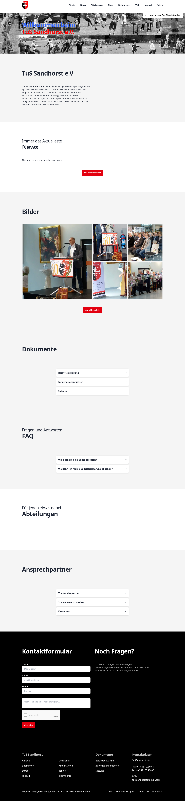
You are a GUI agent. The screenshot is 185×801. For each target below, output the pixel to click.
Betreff (25, 686)
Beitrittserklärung (105, 760)
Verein (72, 5)
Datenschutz (143, 791)
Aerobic (26, 760)
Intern (160, 5)
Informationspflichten (107, 765)
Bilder (110, 5)
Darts (25, 770)
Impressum (157, 791)
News (83, 5)
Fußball (26, 775)
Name (25, 664)
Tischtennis (65, 775)
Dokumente (124, 5)
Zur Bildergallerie (92, 310)
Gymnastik (64, 760)
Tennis (62, 770)
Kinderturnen (66, 765)
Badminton (28, 765)
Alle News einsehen (92, 173)
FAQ (137, 5)
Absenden (28, 725)
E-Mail (25, 675)
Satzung (100, 770)
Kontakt (148, 5)
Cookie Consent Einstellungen (119, 791)
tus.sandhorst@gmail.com (146, 779)
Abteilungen (97, 5)
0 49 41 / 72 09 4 (145, 766)
